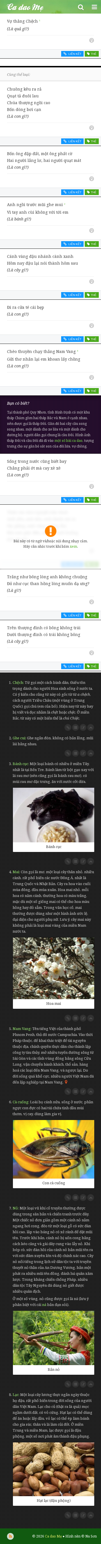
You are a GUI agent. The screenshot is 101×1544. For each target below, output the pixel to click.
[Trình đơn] (94, 7)
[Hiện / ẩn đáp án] (91, 40)
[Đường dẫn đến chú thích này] (68, 727)
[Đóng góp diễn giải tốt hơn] (83, 727)
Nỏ (15, 1208)
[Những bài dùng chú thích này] (75, 727)
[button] (81, 7)
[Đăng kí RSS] (10, 1536)
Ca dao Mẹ (37, 7)
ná (44, 1304)
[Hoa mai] (53, 968)
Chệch (18, 682)
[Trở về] (90, 727)
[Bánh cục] (53, 815)
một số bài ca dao (68, 440)
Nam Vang (22, 1028)
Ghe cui (19, 737)
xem (73, 546)
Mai (16, 871)
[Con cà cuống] (53, 1149)
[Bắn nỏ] (53, 1338)
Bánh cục (20, 763)
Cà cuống (20, 1101)
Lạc (16, 1394)
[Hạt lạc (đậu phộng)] (53, 1469)
